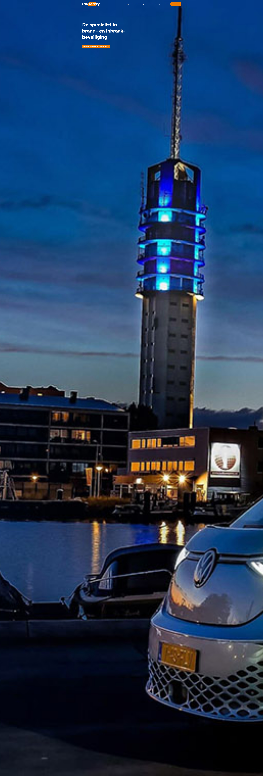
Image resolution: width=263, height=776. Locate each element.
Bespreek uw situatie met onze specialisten (96, 46)
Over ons (166, 4)
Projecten (160, 4)
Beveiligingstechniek (128, 4)
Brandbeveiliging (140, 4)
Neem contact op (175, 4)
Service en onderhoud (151, 4)
